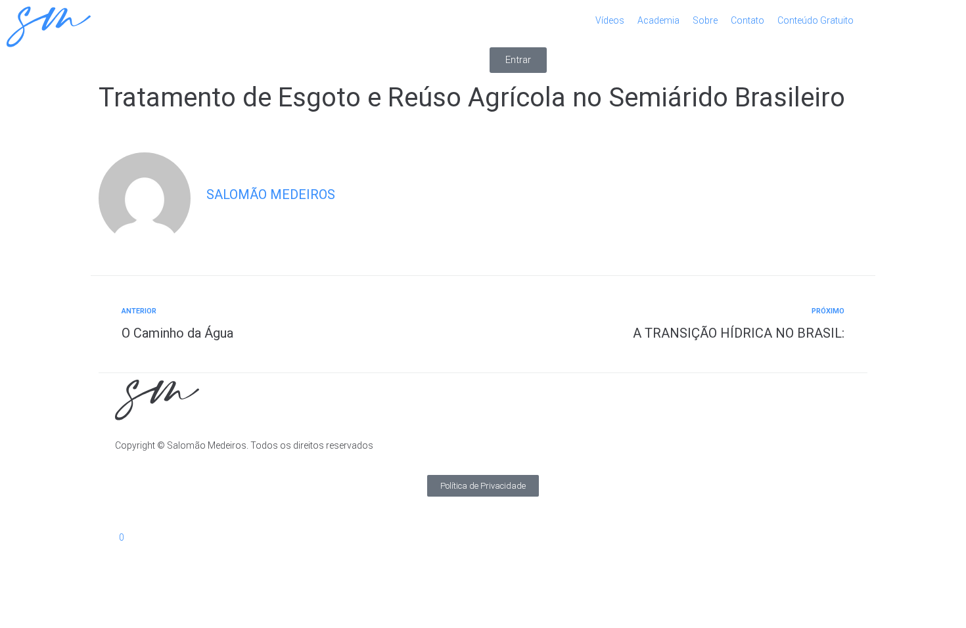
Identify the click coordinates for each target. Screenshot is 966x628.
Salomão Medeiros (270, 194)
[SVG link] (241, 29)
